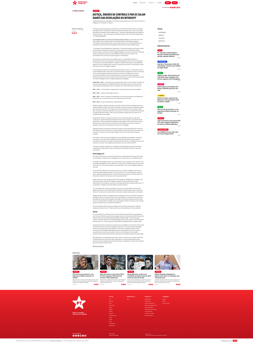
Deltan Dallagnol (162, 32)
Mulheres (111, 309)
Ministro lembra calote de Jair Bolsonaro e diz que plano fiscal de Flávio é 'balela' (168, 99)
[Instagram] (172, 7)
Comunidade (166, 296)
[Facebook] (171, 7)
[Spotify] (179, 7)
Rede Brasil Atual (99, 246)
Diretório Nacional (148, 311)
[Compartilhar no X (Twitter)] (74, 33)
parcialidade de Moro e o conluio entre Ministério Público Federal (110, 39)
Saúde (110, 307)
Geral (128, 299)
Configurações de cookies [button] (226, 340)
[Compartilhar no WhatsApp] (76, 33)
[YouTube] (176, 7)
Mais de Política (76, 253)
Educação (111, 313)
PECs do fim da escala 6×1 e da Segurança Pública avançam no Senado (168, 111)
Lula (110, 299)
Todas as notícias (78, 10)
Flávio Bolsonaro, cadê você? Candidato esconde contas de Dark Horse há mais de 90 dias (139, 276)
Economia (161, 95)
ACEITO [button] (234, 340)
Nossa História (148, 299)
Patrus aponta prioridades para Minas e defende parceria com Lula (167, 88)
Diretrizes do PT (131, 296)
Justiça (110, 321)
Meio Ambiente (112, 323)
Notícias (111, 296)
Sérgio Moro (161, 35)
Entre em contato (166, 303)
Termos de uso (112, 333)
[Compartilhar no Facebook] (72, 33)
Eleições (161, 84)
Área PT (168, 2)
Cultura (110, 317)
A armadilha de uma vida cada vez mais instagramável (167, 133)
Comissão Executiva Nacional (151, 309)
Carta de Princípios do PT (150, 303)
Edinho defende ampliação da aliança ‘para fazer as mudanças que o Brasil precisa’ (167, 276)
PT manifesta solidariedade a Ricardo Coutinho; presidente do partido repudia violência (168, 54)
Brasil (160, 72)
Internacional (162, 61)
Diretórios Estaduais (149, 315)
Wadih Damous (161, 41)
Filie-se (174, 2)
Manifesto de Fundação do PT (151, 305)
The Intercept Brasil (100, 36)
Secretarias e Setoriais (149, 313)
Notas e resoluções (78, 312)
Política (161, 118)
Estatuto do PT (148, 301)
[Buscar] (179, 2)
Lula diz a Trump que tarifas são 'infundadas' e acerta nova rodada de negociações (168, 66)
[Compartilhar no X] (96, 284)
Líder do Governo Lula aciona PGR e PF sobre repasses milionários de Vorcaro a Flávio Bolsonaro (168, 122)
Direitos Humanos (112, 315)
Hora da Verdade (163, 129)
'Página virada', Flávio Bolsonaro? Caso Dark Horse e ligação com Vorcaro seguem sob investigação (168, 77)
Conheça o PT (148, 296)
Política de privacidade (113, 335)
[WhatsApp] (177, 7)
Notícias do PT (112, 325)
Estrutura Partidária (149, 307)
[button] (136, 3)
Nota (160, 50)
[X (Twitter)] (174, 7)
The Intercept (161, 38)
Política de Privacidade (56, 340)
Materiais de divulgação (80, 314)
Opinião (110, 319)
